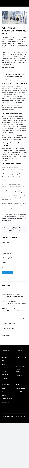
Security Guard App (11, 416)
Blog (3, 391)
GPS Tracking (6, 361)
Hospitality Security (19, 362)
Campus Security (20, 366)
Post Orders (5, 378)
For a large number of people (13, 79)
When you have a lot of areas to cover (15, 74)
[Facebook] (2, 339)
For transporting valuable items (14, 76)
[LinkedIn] (8, 339)
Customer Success (7, 398)
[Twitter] (4, 339)
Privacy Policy (19, 391)
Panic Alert (5, 371)
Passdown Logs (6, 367)
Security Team (6, 354)
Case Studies (5, 402)
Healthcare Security (19, 370)
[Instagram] (6, 339)
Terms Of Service (20, 388)
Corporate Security (21, 357)
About (3, 388)
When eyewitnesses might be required (15, 78)
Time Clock (5, 364)
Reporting (4, 357)
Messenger (5, 374)
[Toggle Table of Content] (3, 71)
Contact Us (5, 395)
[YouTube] (10, 339)
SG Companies (20, 354)
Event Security (20, 375)
